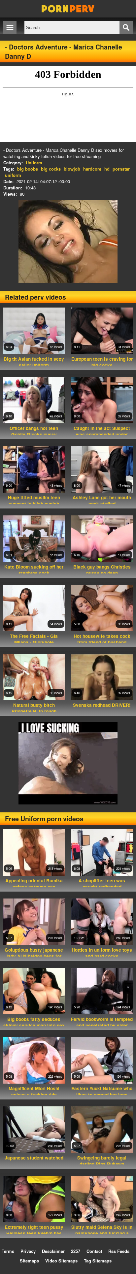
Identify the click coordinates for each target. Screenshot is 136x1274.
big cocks (51, 169)
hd (107, 169)
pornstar (121, 169)
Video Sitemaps (61, 1261)
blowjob (72, 169)
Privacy (28, 1251)
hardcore (92, 169)
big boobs (27, 169)
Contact (94, 1251)
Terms (8, 1251)
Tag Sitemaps (98, 1261)
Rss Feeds (118, 1251)
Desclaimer (53, 1251)
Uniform (34, 162)
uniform (13, 175)
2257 (75, 1251)
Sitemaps (29, 1261)
